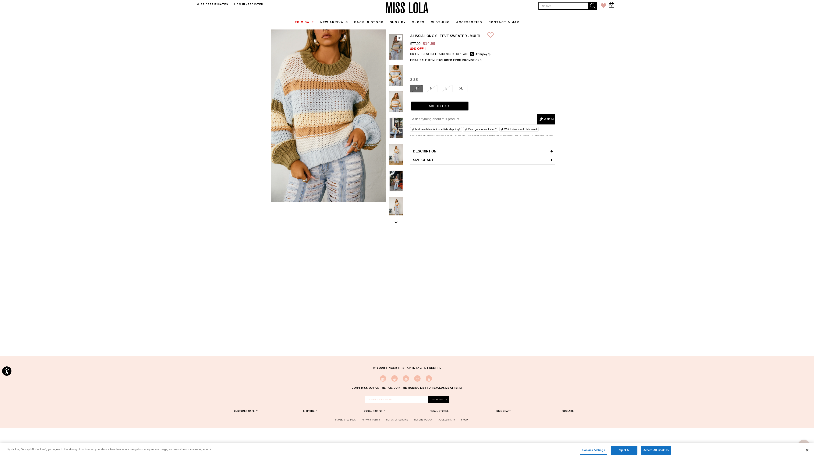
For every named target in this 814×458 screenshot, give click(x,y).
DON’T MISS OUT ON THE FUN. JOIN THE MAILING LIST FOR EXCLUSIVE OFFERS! (407, 387)
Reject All (624, 450)
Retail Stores (439, 410)
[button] (482, 151)
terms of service (397, 420)
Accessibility (447, 420)
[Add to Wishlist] (490, 35)
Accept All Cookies (656, 450)
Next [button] (396, 222)
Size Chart (503, 410)
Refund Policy (423, 420)
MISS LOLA (350, 420)
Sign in (239, 4)
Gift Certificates (212, 4)
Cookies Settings (593, 450)
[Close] (807, 450)
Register (255, 4)
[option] (396, 48)
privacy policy (371, 420)
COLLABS (568, 410)
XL (461, 88)
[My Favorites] (603, 6)
